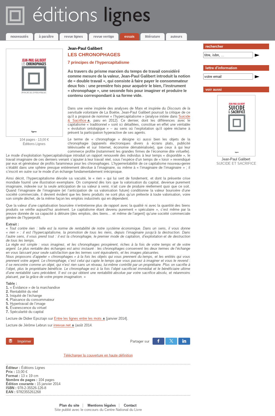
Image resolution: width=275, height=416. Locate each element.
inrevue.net (62, 325)
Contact (130, 405)
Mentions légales (102, 405)
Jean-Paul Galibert (85, 48)
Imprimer (23, 341)
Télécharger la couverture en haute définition (98, 355)
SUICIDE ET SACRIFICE (236, 161)
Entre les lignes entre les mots (78, 318)
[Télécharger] (34, 135)
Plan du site (69, 405)
